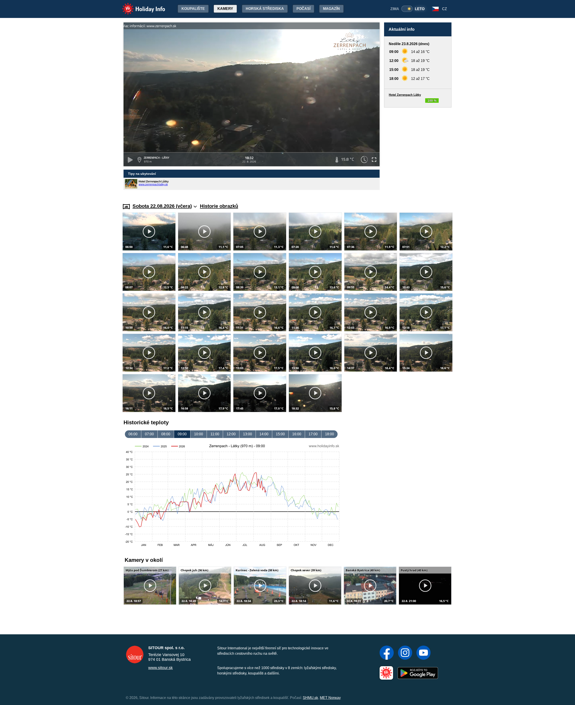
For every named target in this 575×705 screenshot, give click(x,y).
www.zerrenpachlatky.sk (153, 184)
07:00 (149, 434)
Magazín (331, 9)
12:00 (231, 434)
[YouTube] (423, 653)
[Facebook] (387, 653)
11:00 (214, 434)
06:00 (132, 434)
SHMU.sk (310, 698)
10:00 (198, 434)
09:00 (182, 434)
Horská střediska (265, 9)
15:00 (280, 434)
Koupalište (193, 9)
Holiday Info (139, 5)
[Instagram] (405, 653)
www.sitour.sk (160, 668)
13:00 (247, 434)
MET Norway (330, 698)
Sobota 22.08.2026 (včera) (162, 206)
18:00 (329, 434)
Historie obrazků (219, 206)
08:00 (165, 434)
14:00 (263, 434)
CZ (444, 9)
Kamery (225, 9)
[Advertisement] (417, 151)
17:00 (313, 434)
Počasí (303, 9)
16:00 (296, 434)
